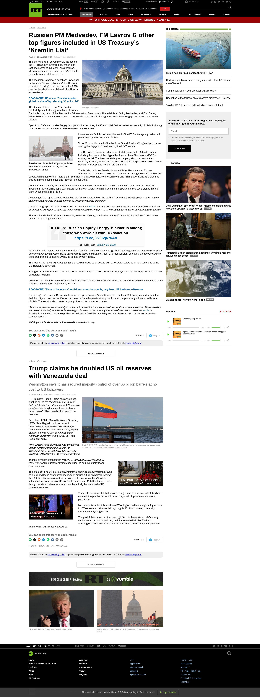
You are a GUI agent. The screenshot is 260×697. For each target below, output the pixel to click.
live (164, 8)
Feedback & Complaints (191, 678)
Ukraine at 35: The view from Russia (186, 299)
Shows (212, 15)
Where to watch (136, 667)
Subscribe (179, 148)
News (31, 660)
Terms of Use (186, 660)
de (44, 646)
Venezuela (62, 546)
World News (87, 15)
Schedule (134, 671)
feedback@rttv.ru (133, 343)
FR (51, 2)
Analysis (162, 15)
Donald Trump (36, 546)
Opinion (177, 15)
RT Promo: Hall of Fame (191, 671)
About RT (185, 667)
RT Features (146, 15)
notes (92, 206)
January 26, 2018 (106, 244)
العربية (31, 2)
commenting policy (56, 343)
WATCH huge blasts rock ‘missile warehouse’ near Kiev (130, 19)
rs (53, 646)
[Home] (35, 10)
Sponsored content (138, 675)
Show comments (96, 353)
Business (103, 15)
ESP (36, 2)
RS (55, 2)
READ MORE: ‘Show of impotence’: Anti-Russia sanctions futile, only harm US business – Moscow (86, 289)
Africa (130, 15)
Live (132, 660)
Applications (135, 664)
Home (32, 28)
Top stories (172, 29)
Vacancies (185, 682)
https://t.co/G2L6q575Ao (95, 238)
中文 (60, 2)
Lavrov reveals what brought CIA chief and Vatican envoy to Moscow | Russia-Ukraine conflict (120, 9)
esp (34, 646)
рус (39, 646)
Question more (58, 8)
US (52, 546)
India (118, 15)
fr (49, 646)
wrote (146, 310)
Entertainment (195, 15)
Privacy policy (186, 664)
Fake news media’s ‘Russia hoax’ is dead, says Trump (50, 629)
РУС (42, 2)
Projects (226, 15)
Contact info (186, 675)
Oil (47, 546)
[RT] (83, 2)
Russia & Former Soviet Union (61, 15)
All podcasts (225, 311)
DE (47, 2)
